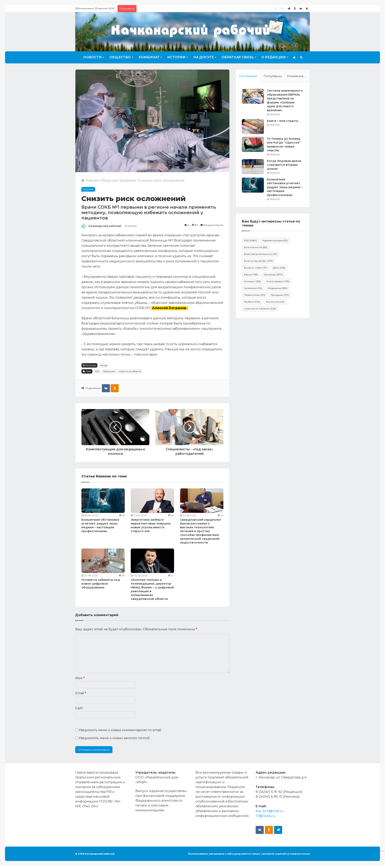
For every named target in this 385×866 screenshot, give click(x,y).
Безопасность (255, 247)
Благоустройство (258, 260)
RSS (97, 371)
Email (80, 693)
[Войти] (307, 8)
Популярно (273, 76)
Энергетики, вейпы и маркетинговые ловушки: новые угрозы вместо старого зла (151, 525)
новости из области (130, 371)
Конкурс (252, 281)
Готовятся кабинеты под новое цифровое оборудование (100, 583)
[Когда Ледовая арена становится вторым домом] (253, 166)
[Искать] (301, 57)
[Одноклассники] (295, 8)
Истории (176, 57)
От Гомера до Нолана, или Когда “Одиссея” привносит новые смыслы (284, 144)
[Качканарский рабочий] (192, 31)
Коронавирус (277, 281)
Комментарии (298, 76)
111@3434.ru (265, 816)
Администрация (275, 240)
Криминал (253, 288)
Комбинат (149, 57)
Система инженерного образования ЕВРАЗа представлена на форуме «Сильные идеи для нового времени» (285, 100)
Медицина (109, 371)
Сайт (79, 708)
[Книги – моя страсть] (253, 126)
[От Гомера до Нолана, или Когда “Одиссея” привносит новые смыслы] (253, 144)
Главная (91, 180)
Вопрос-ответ (255, 267)
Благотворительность (260, 254)
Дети (279, 267)
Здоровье (128, 180)
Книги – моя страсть (282, 121)
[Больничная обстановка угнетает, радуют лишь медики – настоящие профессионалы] (103, 500)
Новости (92, 57)
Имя (80, 678)
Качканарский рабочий (105, 225)
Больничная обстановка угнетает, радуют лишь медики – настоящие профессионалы (100, 525)
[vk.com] (301, 8)
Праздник (280, 294)
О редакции (273, 57)
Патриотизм (254, 294)
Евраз (251, 274)
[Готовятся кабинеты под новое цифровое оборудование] (103, 561)
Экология (275, 301)
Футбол (252, 301)
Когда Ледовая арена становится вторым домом (180, 8)
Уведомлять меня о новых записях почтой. (114, 738)
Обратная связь (238, 57)
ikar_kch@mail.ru (270, 811)
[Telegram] (289, 8)
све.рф (103, 365)
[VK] (106, 388)
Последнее (248, 76)
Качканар (273, 274)
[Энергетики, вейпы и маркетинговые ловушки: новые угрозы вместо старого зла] (152, 500)
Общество (120, 57)
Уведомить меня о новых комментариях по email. (120, 730)
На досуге (203, 57)
